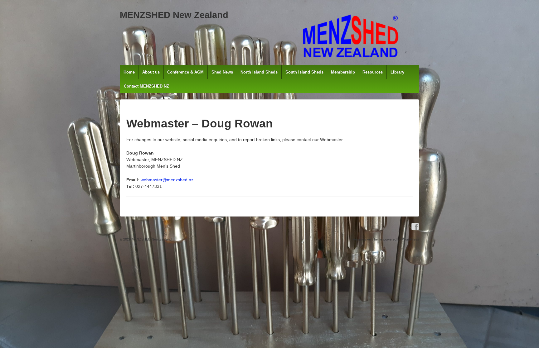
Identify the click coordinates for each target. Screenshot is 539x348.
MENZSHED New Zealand (174, 15)
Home (129, 72)
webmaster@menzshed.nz (167, 179)
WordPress (410, 239)
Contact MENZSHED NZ (146, 86)
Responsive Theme (367, 239)
